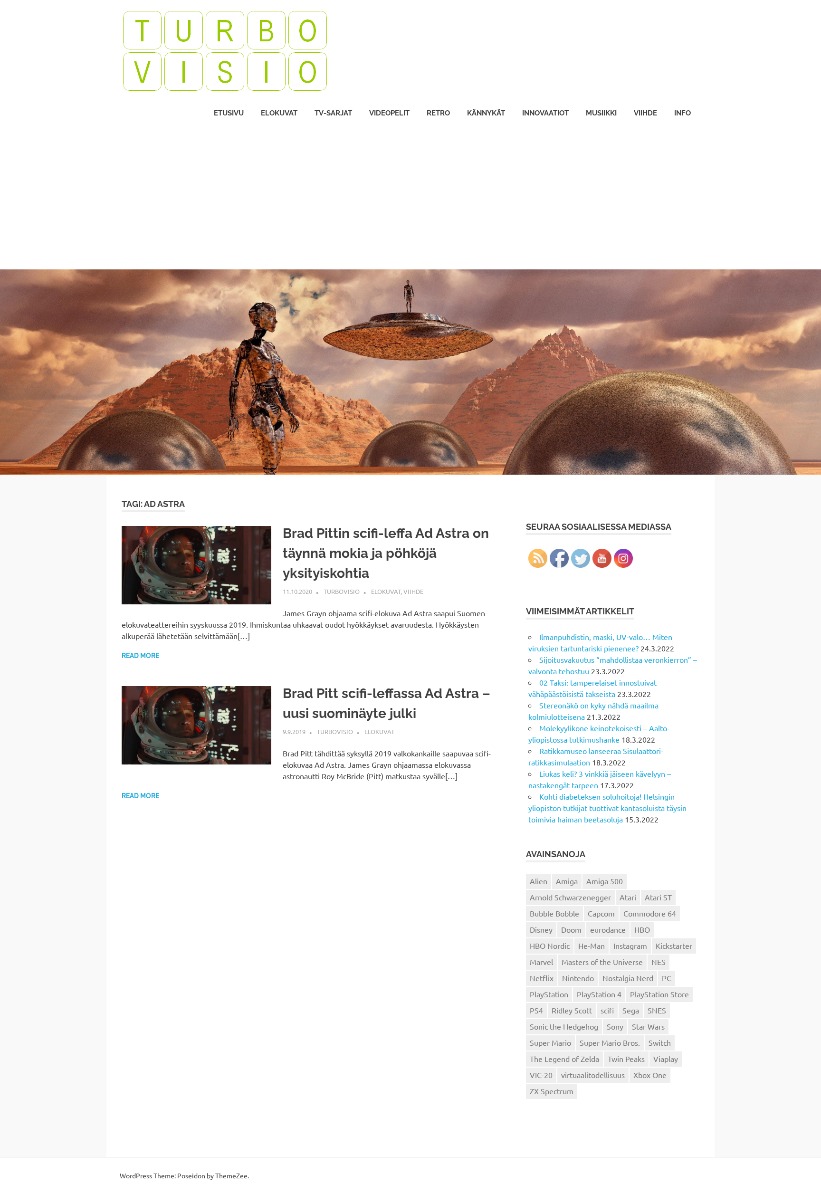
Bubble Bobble (554, 913)
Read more (140, 655)
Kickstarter (674, 945)
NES (658, 961)
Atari (628, 897)
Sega (630, 1010)
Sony (615, 1026)
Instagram (630, 945)
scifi (607, 1010)
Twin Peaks (626, 1058)
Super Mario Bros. (610, 1042)
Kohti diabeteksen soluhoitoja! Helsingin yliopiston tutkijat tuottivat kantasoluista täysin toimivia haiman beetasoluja (607, 808)
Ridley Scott (572, 1010)
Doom (571, 929)
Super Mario (550, 1042)
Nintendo (578, 978)
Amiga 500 (604, 881)
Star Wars (648, 1026)
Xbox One (650, 1074)
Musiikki (601, 113)
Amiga (567, 881)
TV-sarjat (333, 113)
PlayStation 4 (599, 994)
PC (666, 978)
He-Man (591, 945)
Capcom (601, 913)
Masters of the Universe (602, 961)
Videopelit (389, 113)
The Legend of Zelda (564, 1058)
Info (682, 113)
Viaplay (665, 1058)
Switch (660, 1042)
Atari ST (658, 897)
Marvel (541, 961)
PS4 (536, 1010)
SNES (657, 1010)
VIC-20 (541, 1074)
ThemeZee (231, 1175)
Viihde (645, 113)
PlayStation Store (659, 994)
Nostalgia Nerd (627, 978)
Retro (438, 113)
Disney (541, 929)
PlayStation (549, 994)
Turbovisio (342, 591)
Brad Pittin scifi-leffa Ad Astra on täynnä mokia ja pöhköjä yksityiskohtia (386, 553)
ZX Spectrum (551, 1091)
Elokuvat (279, 113)
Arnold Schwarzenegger (570, 897)
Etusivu (229, 113)
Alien (538, 881)
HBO (642, 929)
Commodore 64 (649, 913)
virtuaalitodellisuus (593, 1074)
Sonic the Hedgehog (564, 1026)
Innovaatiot (545, 113)
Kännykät (486, 113)
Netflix (542, 978)
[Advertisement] (410, 198)
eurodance (608, 929)
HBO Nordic (550, 945)
